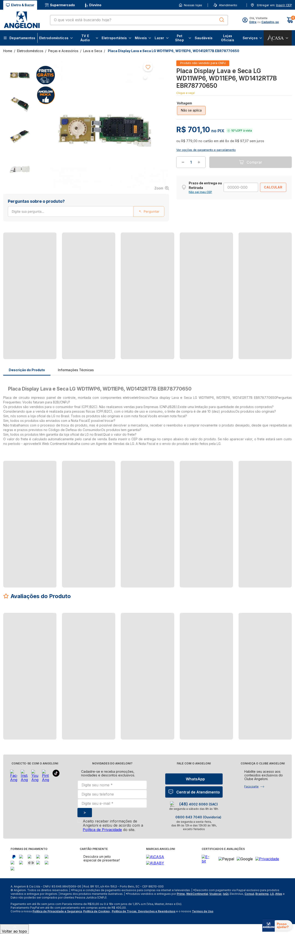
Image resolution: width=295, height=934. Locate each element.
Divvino (95, 5)
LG (272, 894)
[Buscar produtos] (221, 19)
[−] (183, 177)
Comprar (254, 177)
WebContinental (197, 894)
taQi (225, 894)
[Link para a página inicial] (8, 51)
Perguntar (151, 211)
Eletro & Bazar (22, 5)
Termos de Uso (202, 911)
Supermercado (62, 5)
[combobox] (139, 20)
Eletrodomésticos (30, 51)
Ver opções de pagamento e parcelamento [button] (206, 164)
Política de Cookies (96, 911)
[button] (283, 5)
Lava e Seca (92, 51)
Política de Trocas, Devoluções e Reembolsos (143, 911)
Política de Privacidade (102, 829)
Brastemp (262, 894)
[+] (199, 177)
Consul (249, 894)
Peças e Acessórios (63, 51)
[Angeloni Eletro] (22, 20)
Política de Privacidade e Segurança (57, 911)
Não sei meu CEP (200, 207)
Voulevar (215, 894)
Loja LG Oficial (225, 104)
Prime (181, 894)
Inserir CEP (284, 5)
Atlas (278, 894)
